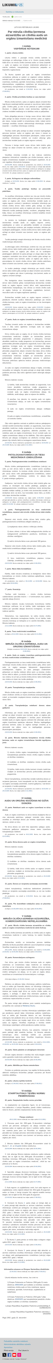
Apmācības (8, 1347)
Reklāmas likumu (29, 1006)
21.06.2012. (5, 951)
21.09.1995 (8, 1042)
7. (8, 1146)
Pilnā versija (8, 1350)
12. (11, 1146)
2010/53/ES (19, 1299)
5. (24, 1250)
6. (3, 478)
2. (24, 1203)
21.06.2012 (29, 89)
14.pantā (18, 1146)
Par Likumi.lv (23, 1350)
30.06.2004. (14, 583)
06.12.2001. (29, 581)
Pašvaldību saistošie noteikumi (16, 1341)
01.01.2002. (38, 634)
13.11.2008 (8, 626)
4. (3, 1205)
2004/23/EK (19, 1285)
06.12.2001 (15, 634)
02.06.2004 (8, 165)
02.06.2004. (46, 950)
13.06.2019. (21, 166)
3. (15, 1240)
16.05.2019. (45, 443)
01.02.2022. (10, 504)
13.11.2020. (28, 445)
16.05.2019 (47, 165)
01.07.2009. (37, 626)
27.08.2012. (5, 91)
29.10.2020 (5, 445)
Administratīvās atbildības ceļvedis (17, 1344)
